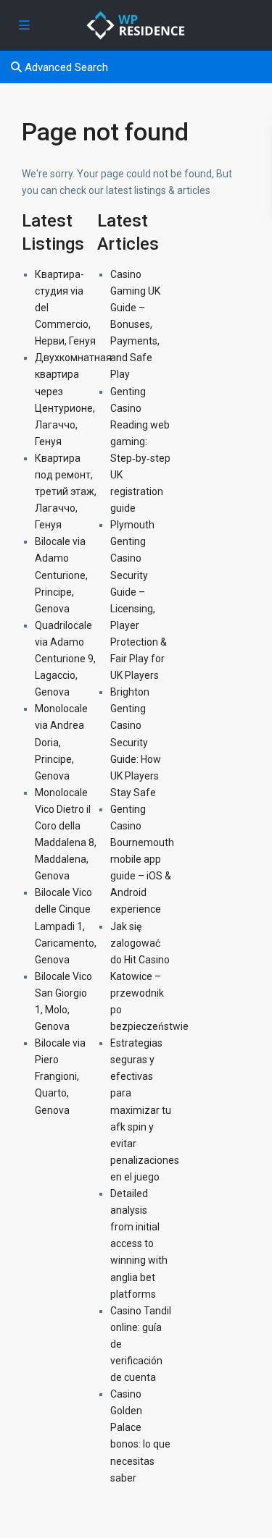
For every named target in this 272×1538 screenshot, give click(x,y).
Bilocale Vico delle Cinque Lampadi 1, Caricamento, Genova (65, 926)
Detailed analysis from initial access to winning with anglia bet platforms (139, 1244)
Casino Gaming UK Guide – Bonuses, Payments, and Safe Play (135, 325)
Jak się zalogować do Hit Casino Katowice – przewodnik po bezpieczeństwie (149, 977)
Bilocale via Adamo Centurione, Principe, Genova (61, 575)
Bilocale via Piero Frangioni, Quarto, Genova (60, 1076)
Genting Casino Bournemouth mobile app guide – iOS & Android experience (142, 859)
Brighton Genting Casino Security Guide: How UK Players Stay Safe (135, 742)
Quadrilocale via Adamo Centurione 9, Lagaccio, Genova (65, 659)
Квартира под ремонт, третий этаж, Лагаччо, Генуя (65, 491)
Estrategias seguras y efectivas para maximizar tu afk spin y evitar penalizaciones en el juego (144, 1110)
